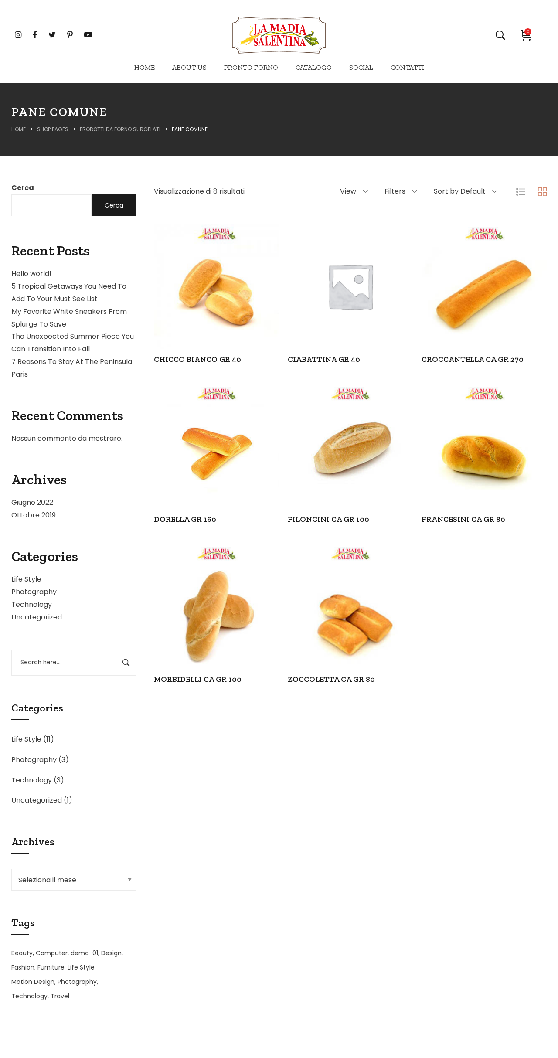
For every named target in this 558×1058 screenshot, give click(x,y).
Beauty (22, 953)
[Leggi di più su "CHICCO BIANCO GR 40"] (181, 306)
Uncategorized (36, 617)
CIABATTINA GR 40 (324, 359)
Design (111, 953)
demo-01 (84, 953)
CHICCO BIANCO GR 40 (197, 359)
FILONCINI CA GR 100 (328, 519)
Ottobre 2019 (33, 515)
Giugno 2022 (32, 502)
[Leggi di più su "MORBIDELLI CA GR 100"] (181, 626)
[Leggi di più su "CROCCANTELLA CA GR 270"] (449, 306)
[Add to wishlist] (251, 306)
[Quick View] (204, 306)
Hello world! (31, 274)
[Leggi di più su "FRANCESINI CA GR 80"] (449, 466)
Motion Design (32, 981)
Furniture (51, 967)
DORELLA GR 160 (185, 519)
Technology (31, 604)
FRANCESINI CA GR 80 (463, 519)
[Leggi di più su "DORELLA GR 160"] (181, 466)
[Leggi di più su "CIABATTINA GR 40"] (315, 306)
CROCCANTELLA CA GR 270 (473, 359)
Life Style (26, 579)
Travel (60, 996)
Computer (52, 953)
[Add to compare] (228, 306)
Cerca (22, 188)
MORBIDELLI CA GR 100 (198, 679)
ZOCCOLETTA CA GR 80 (331, 679)
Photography (34, 592)
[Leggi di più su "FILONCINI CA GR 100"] (315, 466)
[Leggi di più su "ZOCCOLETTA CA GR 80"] (315, 626)
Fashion (22, 967)
